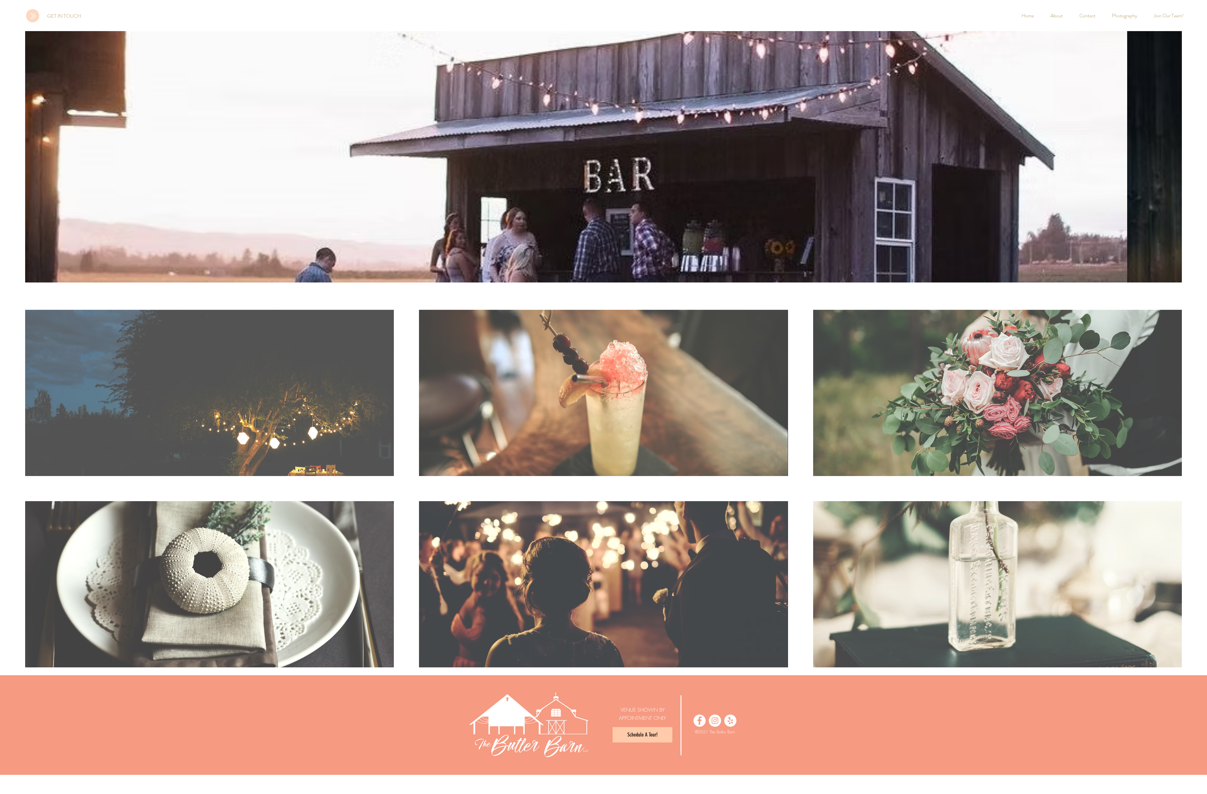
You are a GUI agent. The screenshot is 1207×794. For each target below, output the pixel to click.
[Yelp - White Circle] (730, 721)
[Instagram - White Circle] (715, 721)
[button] (209, 393)
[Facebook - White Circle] (699, 721)
